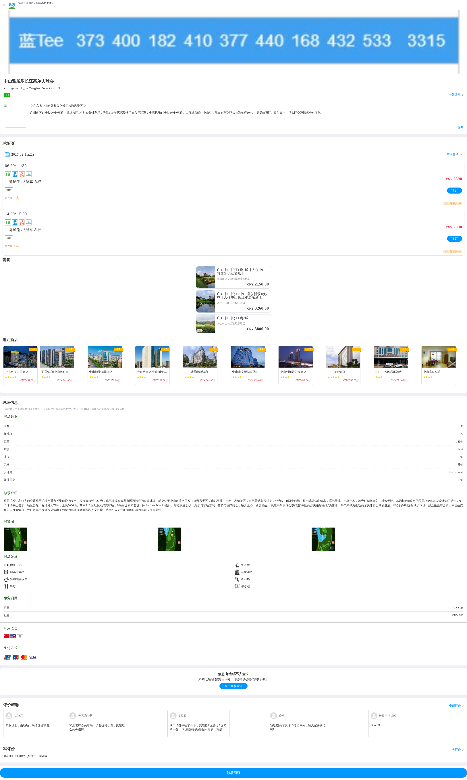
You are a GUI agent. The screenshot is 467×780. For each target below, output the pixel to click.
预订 (454, 190)
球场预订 (233, 773)
